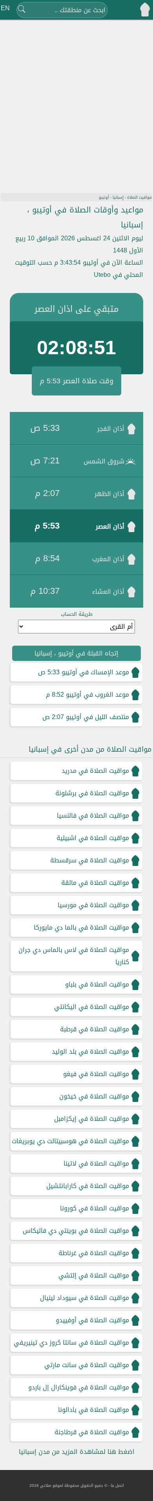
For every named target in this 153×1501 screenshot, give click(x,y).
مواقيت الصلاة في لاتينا (96, 1163)
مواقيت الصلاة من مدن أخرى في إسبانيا (90, 749)
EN (5, 8)
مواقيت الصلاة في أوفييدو (92, 1320)
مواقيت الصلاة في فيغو (96, 1074)
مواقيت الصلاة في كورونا (94, 1208)
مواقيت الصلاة (139, 197)
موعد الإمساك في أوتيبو (95, 672)
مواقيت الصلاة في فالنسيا (93, 815)
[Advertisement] (76, 102)
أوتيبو (104, 197)
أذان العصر (110, 526)
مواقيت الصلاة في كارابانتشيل (87, 1186)
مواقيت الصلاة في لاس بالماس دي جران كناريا (73, 956)
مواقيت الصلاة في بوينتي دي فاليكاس (76, 1231)
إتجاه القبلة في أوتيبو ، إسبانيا (76, 653)
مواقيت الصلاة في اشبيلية (92, 838)
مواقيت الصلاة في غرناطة (93, 1253)
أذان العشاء (108, 592)
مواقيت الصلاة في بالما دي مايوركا (81, 927)
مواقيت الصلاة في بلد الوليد (90, 1051)
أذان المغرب (108, 559)
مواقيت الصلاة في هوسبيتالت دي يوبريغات (70, 1141)
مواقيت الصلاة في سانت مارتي (86, 1365)
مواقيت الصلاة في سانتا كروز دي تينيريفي (71, 1342)
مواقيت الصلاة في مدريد (95, 771)
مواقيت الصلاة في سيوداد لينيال (84, 1298)
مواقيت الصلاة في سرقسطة (89, 860)
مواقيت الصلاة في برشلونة (92, 793)
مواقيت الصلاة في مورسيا (93, 905)
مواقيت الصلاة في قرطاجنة (92, 1432)
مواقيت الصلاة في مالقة (95, 883)
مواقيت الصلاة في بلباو (97, 984)
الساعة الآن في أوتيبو (113, 262)
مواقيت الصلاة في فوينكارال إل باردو (78, 1387)
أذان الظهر (109, 494)
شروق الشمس (104, 461)
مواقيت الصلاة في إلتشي (93, 1275)
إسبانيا (118, 197)
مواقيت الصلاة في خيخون (94, 1096)
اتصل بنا (117, 1485)
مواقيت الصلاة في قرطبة (94, 1029)
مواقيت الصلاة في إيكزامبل (91, 1119)
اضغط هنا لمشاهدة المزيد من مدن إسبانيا (77, 1452)
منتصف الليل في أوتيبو (97, 717)
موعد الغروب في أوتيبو (97, 694)
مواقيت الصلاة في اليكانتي (91, 1007)
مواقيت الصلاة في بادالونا (93, 1410)
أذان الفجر (110, 429)
